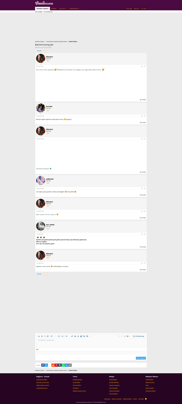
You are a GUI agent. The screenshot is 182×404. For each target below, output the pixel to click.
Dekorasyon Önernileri (42, 382)
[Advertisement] (91, 27)
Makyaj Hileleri (150, 388)
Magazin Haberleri (114, 385)
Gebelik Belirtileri (77, 379)
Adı (37, 349)
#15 (145, 211)
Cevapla (143, 99)
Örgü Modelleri (113, 388)
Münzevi (39, 47)
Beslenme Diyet (150, 382)
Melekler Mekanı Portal (79, 391)
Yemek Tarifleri (77, 385)
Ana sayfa (141, 399)
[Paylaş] (142, 66)
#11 (145, 66)
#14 (145, 188)
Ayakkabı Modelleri (41, 379)
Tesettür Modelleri (114, 391)
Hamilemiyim (73, 8)
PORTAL (54, 8)
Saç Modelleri (76, 382)
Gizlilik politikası (127, 399)
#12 (145, 116)
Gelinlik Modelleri (114, 382)
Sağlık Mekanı (149, 379)
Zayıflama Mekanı (151, 391)
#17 (145, 263)
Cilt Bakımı (76, 388)
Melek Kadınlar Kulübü (42, 385)
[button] (63, 8)
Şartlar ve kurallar (117, 399)
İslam (147, 385)
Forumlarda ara (48, 12)
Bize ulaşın (107, 399)
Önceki (39, 51)
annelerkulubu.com (41, 388)
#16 (145, 234)
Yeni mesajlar (38, 12)
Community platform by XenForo (91, 402)
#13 (145, 139)
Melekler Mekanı (42, 8)
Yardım (135, 399)
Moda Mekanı (113, 379)
